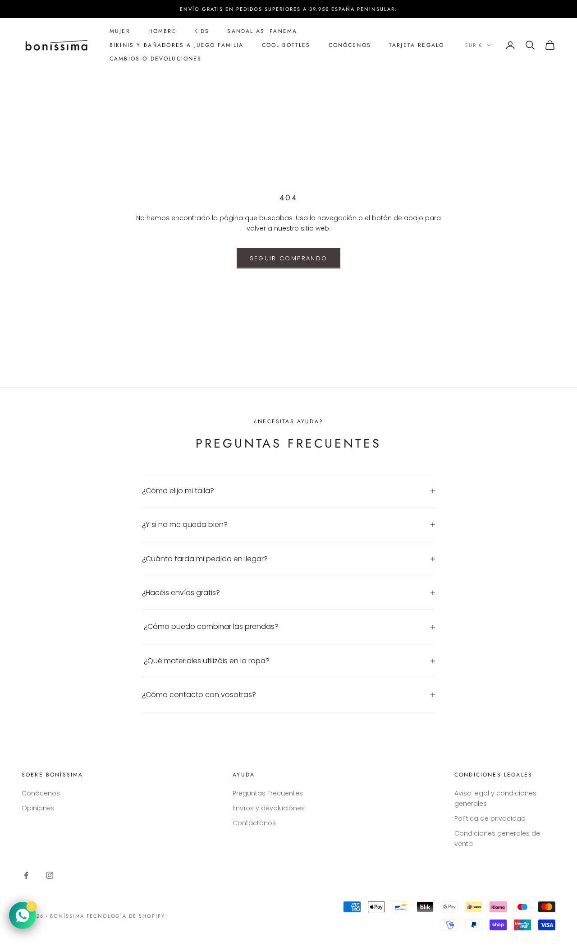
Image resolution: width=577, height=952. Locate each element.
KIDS (202, 31)
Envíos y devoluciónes (269, 808)
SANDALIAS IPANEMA (262, 31)
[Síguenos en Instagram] (49, 875)
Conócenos (41, 793)
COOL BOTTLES (286, 45)
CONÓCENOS (350, 45)
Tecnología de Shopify (126, 916)
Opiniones (38, 808)
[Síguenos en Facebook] (26, 875)
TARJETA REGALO (416, 45)
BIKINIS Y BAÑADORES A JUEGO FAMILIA (177, 45)
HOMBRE (162, 31)
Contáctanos (254, 822)
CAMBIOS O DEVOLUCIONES (156, 59)
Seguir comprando (288, 258)
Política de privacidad (490, 818)
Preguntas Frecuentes (268, 793)
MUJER (120, 31)
